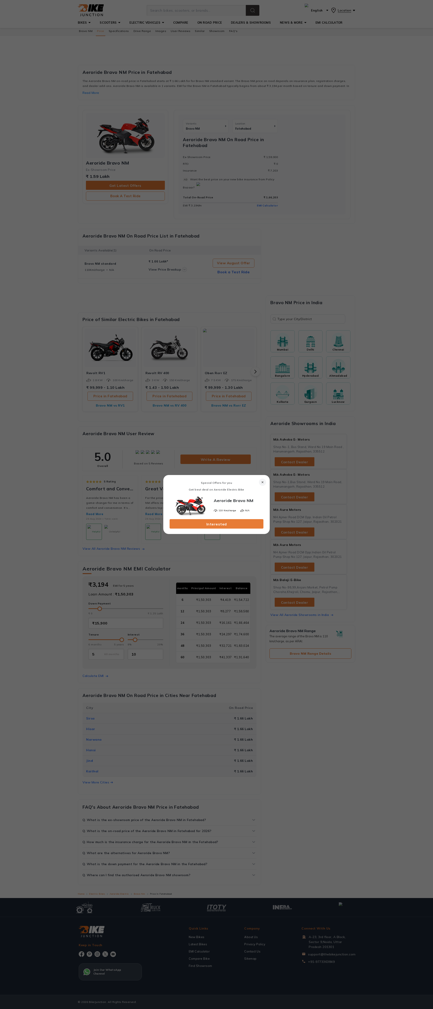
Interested (216, 524)
